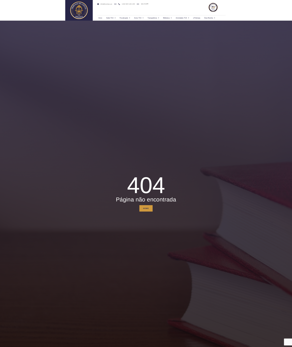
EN (142, 4)
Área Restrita (208, 18)
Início (100, 18)
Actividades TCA (181, 18)
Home (146, 208)
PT (147, 4)
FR (145, 4)
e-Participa (196, 18)
